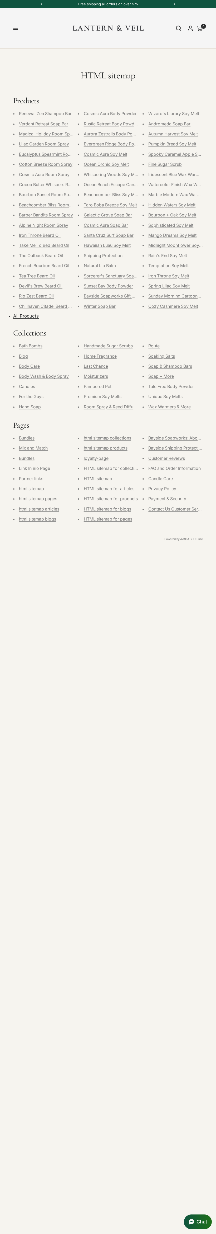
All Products (26, 316)
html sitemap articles (39, 509)
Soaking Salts (161, 356)
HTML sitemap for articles (109, 488)
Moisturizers (96, 376)
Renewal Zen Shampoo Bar (45, 113)
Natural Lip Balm (100, 265)
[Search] (178, 28)
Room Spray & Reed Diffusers (112, 406)
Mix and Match (33, 448)
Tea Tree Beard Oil (37, 275)
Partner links (31, 478)
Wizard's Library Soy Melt (173, 113)
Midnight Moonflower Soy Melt (178, 245)
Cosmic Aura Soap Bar (106, 225)
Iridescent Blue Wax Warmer (175, 174)
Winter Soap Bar (100, 306)
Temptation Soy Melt (168, 265)
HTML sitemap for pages (108, 519)
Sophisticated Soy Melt (170, 225)
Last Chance (96, 366)
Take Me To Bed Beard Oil (44, 245)
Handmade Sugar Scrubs (108, 345)
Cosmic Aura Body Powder (110, 113)
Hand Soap (30, 406)
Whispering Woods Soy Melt (111, 174)
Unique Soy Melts (165, 396)
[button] (198, 1222)
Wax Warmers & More (169, 406)
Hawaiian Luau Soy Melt (107, 245)
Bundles (27, 438)
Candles (27, 386)
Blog (23, 356)
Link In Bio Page (34, 468)
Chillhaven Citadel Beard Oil (46, 306)
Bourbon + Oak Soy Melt (172, 215)
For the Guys (31, 396)
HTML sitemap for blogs (107, 509)
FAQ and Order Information (174, 468)
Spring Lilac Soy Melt (169, 286)
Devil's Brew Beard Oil (40, 286)
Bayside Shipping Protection (176, 448)
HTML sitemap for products (111, 498)
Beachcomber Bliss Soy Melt (111, 194)
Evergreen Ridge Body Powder (114, 143)
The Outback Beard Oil (41, 255)
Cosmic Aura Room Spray (44, 174)
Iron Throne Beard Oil (40, 235)
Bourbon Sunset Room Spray (47, 194)
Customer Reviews (166, 458)
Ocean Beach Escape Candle (112, 184)
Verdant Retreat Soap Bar (43, 123)
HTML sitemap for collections (112, 468)
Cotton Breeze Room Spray (45, 164)
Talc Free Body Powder (171, 386)
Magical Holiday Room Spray (47, 133)
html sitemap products (105, 448)
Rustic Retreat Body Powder (111, 123)
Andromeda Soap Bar (169, 123)
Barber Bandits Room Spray (46, 215)
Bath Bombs (30, 345)
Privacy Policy (162, 488)
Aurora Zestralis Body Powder (113, 133)
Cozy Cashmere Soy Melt (173, 306)
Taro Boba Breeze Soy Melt (110, 204)
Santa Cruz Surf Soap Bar (109, 235)
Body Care (29, 366)
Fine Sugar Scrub (165, 164)
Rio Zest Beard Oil (36, 296)
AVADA (184, 539)
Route (154, 345)
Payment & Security (167, 498)
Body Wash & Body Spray (44, 376)
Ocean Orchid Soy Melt (106, 164)
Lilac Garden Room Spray (44, 143)
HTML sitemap (98, 478)
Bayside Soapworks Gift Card (112, 296)
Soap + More (161, 376)
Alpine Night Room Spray (43, 225)
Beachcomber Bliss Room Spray (50, 204)
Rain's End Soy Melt (167, 255)
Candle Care (160, 478)
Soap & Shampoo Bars (170, 366)
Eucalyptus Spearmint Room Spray (53, 154)
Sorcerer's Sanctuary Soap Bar (114, 275)
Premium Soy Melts (102, 396)
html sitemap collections (107, 438)
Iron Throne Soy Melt (168, 275)
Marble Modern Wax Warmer (176, 194)
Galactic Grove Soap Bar (108, 215)
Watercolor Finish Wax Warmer (178, 184)
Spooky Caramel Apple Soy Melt (180, 154)
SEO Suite (196, 539)
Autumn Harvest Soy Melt (173, 133)
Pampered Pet (97, 386)
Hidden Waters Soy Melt (171, 204)
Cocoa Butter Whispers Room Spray (54, 184)
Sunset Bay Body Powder (108, 286)
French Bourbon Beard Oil (44, 265)
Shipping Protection (103, 255)
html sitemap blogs (37, 519)
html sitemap (31, 488)
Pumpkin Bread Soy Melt (172, 143)
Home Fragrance (100, 356)
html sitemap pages (38, 498)
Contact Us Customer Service (177, 509)
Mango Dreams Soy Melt (172, 235)
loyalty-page (96, 458)
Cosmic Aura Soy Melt (105, 154)
